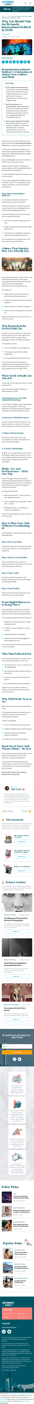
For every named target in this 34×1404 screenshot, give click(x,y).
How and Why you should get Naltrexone (20, 1393)
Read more (21, 841)
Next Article (25, 811)
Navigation (7, 1317)
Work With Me (8, 1314)
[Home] (8, 3)
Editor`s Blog (22, 1317)
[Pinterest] (19, 1059)
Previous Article (9, 811)
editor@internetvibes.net (9, 1327)
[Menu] (30, 3)
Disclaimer (21, 1314)
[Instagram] (14, 1059)
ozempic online (25, 1401)
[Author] (23, 789)
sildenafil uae (4, 1401)
